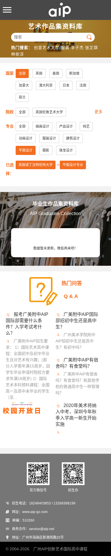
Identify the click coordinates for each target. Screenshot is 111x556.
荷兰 (22, 97)
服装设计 (49, 138)
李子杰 (77, 47)
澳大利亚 (46, 85)
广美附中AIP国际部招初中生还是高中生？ (77, 320)
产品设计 (66, 126)
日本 (66, 85)
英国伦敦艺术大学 (49, 112)
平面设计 (25, 150)
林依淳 (17, 54)
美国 (55, 73)
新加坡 (74, 73)
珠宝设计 (66, 150)
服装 (65, 47)
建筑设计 (73, 138)
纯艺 (86, 126)
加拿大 (24, 85)
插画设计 (42, 126)
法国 (82, 85)
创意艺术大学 (46, 47)
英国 (39, 73)
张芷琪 (91, 47)
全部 (22, 73)
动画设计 (25, 138)
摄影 (45, 150)
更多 (98, 111)
